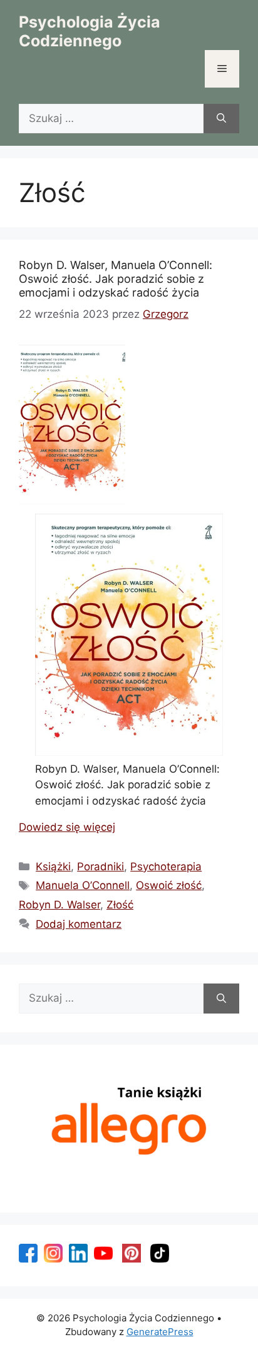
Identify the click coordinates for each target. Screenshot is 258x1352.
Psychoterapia (166, 866)
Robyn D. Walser (59, 904)
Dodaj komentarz (78, 924)
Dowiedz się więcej (67, 827)
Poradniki (100, 866)
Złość (119, 904)
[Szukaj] (221, 119)
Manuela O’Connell (83, 885)
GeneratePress (160, 1332)
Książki (53, 866)
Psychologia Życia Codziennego (89, 31)
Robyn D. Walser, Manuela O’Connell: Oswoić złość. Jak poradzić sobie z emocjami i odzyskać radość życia (115, 278)
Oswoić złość (169, 885)
